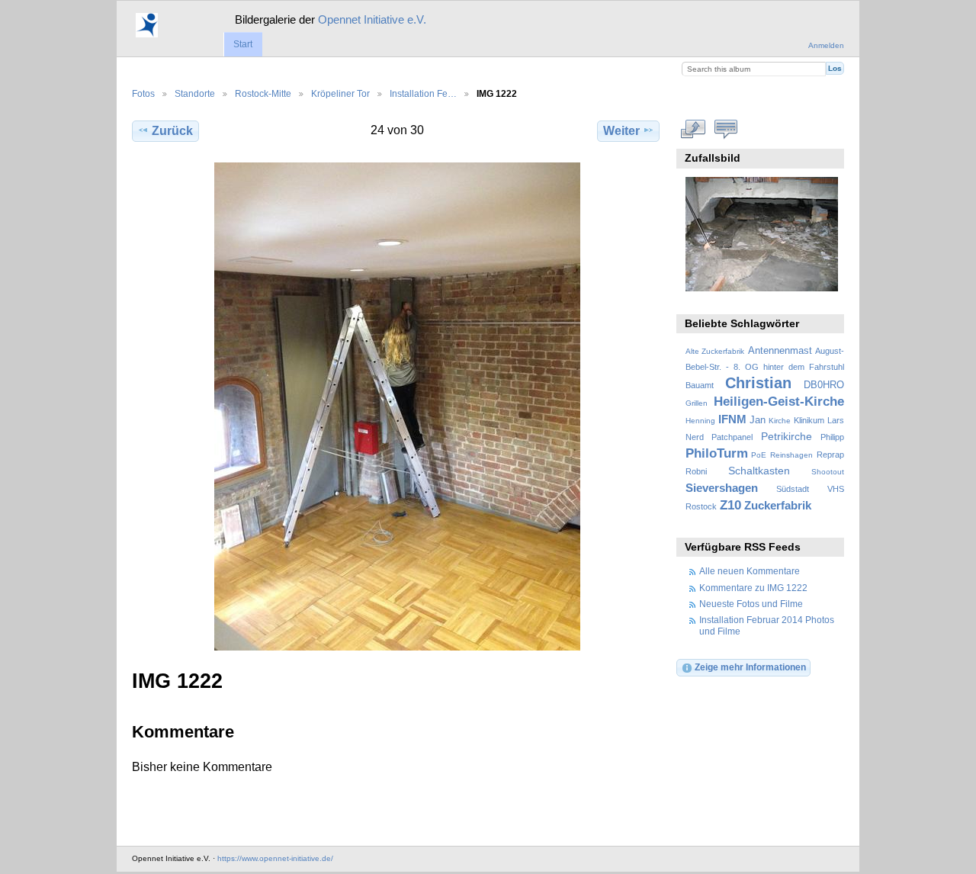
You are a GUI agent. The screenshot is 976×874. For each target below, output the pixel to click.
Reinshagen (791, 455)
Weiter (621, 130)
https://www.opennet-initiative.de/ (275, 858)
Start (242, 44)
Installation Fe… (423, 93)
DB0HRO (824, 385)
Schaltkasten (759, 470)
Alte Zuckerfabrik (714, 351)
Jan (758, 420)
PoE (758, 455)
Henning (700, 420)
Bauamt (699, 385)
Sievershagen (721, 487)
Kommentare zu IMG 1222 (753, 588)
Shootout (827, 472)
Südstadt (792, 488)
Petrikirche (786, 436)
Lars (835, 420)
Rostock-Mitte (263, 93)
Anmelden (826, 45)
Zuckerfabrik (777, 505)
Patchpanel (732, 437)
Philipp (832, 437)
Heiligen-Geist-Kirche (779, 401)
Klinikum (809, 420)
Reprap (830, 454)
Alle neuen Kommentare (749, 571)
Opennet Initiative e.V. (372, 19)
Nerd (694, 437)
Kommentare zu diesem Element (726, 129)
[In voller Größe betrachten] (397, 406)
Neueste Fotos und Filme (751, 604)
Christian (758, 382)
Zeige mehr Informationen (750, 667)
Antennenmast (780, 350)
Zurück (172, 130)
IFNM (732, 419)
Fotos (143, 93)
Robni (696, 471)
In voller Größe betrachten (693, 129)
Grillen (696, 403)
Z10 (730, 505)
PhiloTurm (716, 453)
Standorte (195, 93)
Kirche (780, 420)
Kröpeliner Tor (340, 93)
